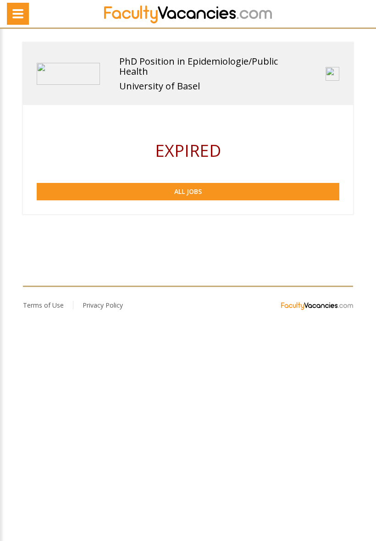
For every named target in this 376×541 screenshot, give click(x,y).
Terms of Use (43, 305)
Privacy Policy (103, 305)
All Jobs (188, 191)
